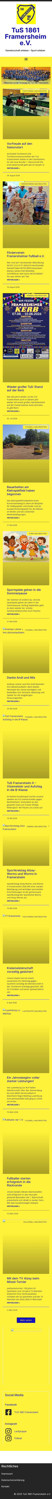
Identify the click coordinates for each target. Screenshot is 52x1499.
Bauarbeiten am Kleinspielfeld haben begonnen (21, 490)
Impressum (7, 1473)
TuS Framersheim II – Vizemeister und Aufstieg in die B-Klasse (24, 786)
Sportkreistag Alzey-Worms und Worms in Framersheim (22, 874)
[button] (26, 59)
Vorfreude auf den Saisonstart (19, 145)
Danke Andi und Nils (21, 677)
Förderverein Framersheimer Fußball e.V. (26, 254)
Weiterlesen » (13, 168)
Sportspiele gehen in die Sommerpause (24, 591)
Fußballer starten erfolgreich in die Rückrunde (19, 1182)
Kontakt (5, 1486)
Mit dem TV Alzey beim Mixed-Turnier (23, 1280)
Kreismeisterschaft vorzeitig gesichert (20, 969)
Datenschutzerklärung (12, 1480)
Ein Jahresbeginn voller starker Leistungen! (23, 1079)
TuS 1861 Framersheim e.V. (25, 36)
